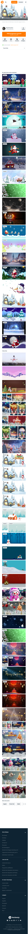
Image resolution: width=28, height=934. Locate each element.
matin (18, 860)
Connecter (21, 2)
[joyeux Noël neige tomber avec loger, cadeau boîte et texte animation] (13, 590)
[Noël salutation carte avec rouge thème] (11, 709)
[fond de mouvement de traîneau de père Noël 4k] (13, 121)
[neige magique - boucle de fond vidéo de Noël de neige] (13, 327)
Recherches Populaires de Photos (9, 932)
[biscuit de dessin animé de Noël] (13, 244)
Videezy (4, 896)
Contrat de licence (6, 920)
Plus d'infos (5, 47)
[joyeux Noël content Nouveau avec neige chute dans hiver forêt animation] (11, 565)
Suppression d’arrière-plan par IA (9, 910)
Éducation (4, 901)
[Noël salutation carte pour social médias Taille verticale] (5, 699)
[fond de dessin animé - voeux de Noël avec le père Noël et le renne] (13, 231)
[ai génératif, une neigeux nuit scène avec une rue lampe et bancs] (13, 93)
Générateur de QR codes (7, 912)
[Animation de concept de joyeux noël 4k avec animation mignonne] (13, 162)
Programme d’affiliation (7, 925)
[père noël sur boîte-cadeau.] (13, 135)
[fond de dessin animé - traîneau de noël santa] (13, 80)
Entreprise (4, 898)
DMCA (3, 923)
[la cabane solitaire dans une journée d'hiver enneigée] (13, 176)
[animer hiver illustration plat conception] (13, 604)
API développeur (6, 903)
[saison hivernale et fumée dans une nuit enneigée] (13, 313)
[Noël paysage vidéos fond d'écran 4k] (13, 258)
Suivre (23, 29)
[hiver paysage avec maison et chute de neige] (13, 514)
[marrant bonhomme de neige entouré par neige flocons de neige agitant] (13, 286)
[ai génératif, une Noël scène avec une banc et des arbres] (13, 107)
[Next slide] (22, 860)
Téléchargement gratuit (14, 34)
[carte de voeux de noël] (13, 686)
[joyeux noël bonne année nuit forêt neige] (13, 576)
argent (5, 860)
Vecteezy (4, 893)
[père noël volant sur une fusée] (13, 148)
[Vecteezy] (2, 2)
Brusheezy (4, 891)
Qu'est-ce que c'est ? (14, 45)
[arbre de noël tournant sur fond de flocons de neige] (13, 190)
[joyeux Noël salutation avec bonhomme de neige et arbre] (13, 631)
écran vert (12, 860)
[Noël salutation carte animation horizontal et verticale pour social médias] (4, 397)
